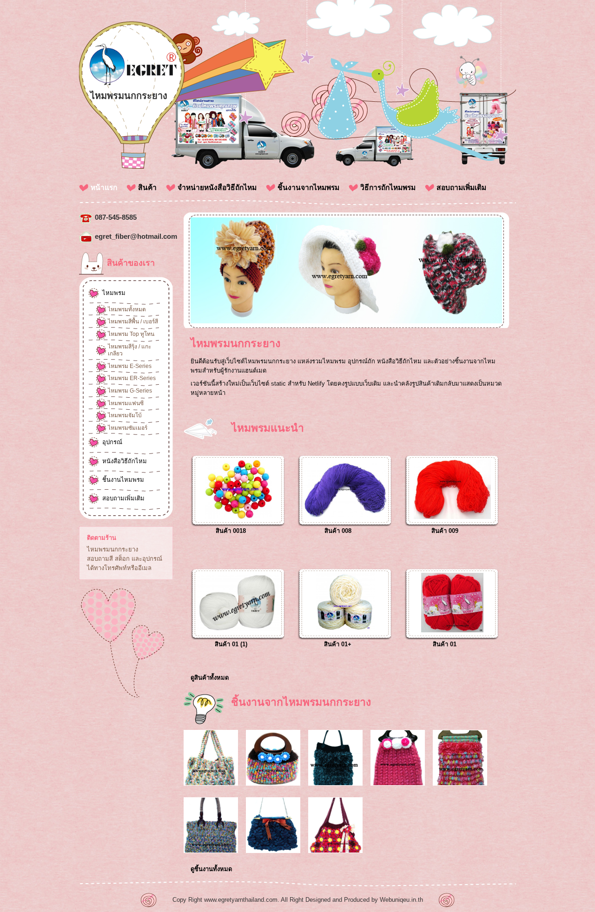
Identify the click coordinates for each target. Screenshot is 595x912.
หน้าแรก (104, 187)
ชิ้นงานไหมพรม (123, 479)
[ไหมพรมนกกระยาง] (132, 83)
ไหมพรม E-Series (130, 366)
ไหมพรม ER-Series (132, 378)
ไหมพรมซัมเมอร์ (127, 428)
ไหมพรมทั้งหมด (127, 309)
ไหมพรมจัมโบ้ (125, 415)
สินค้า (147, 187)
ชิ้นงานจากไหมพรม (308, 187)
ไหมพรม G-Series (130, 390)
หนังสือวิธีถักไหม (124, 461)
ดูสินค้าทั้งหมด (210, 677)
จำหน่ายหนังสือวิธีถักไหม (217, 187)
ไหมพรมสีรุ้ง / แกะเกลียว (129, 350)
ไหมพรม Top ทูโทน (131, 334)
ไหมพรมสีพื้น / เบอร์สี (133, 321)
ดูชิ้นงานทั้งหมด (211, 869)
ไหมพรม (114, 292)
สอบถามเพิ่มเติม (461, 187)
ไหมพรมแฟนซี (126, 403)
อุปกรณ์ (112, 442)
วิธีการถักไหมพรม (388, 187)
